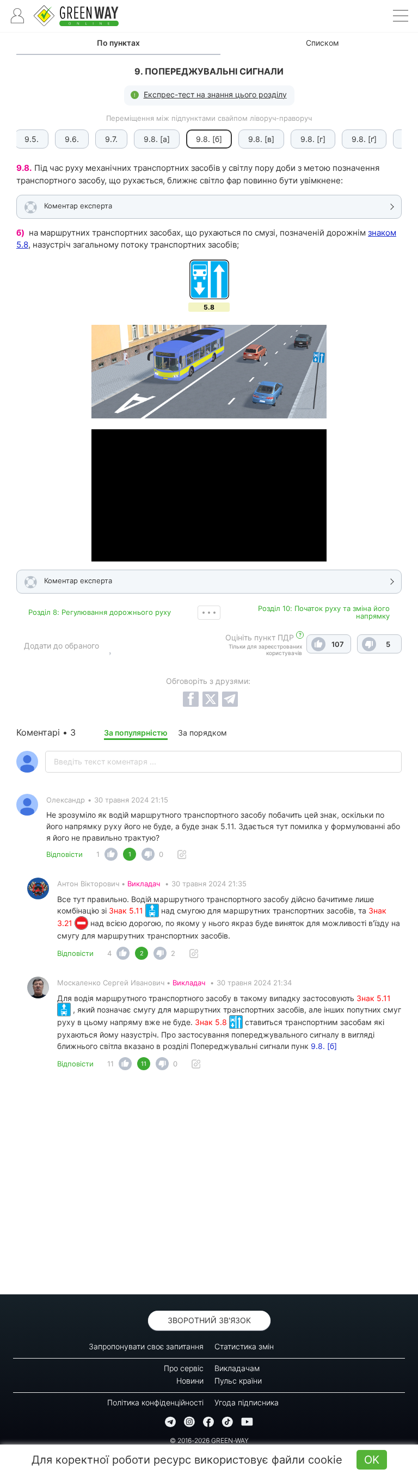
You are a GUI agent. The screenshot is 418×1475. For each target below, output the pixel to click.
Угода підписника (246, 1402)
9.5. (31, 139)
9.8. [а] (157, 139)
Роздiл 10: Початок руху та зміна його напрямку (324, 612)
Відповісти (64, 854)
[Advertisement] (209, 1185)
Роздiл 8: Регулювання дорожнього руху (99, 612)
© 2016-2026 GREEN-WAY (209, 1440)
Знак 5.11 (127, 910)
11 (110, 1063)
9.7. (111, 139)
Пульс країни (238, 1381)
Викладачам (237, 1368)
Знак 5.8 (212, 1022)
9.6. (72, 139)
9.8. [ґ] (364, 139)
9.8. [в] (261, 139)
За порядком (202, 732)
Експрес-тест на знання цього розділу (215, 94)
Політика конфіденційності (155, 1402)
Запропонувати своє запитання (146, 1346)
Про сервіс (184, 1368)
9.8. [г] (312, 139)
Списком (322, 42)
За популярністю (136, 732)
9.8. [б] (324, 1046)
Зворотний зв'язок (209, 1320)
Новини (190, 1381)
